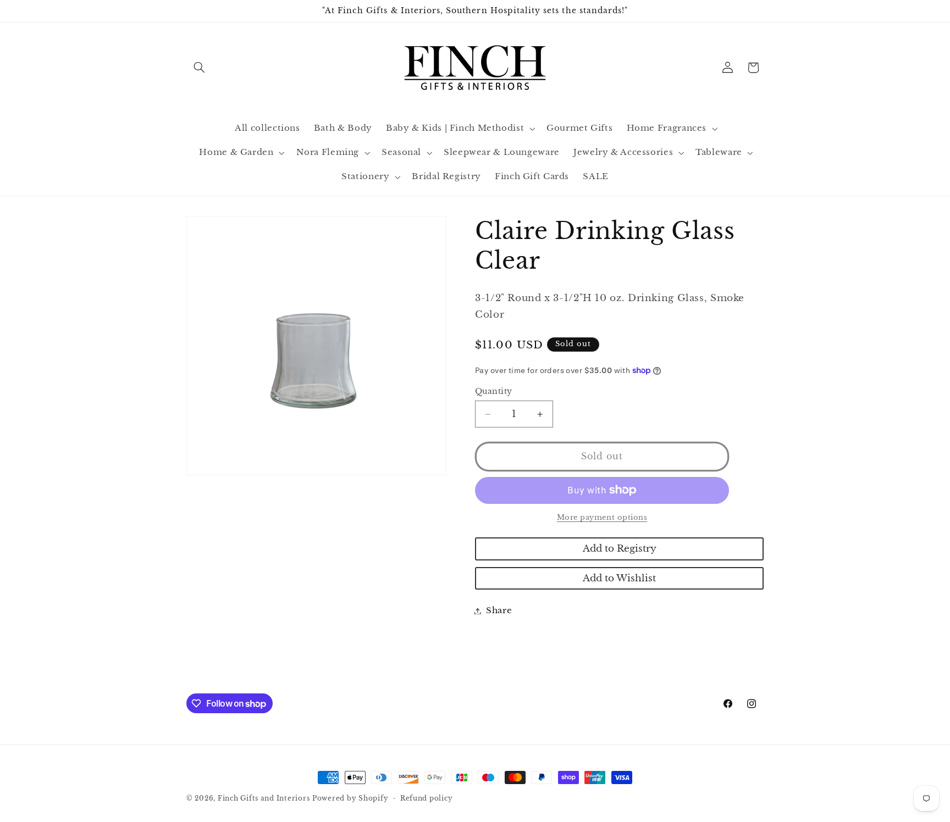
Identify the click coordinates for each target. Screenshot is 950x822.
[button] (199, 67)
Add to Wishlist (619, 578)
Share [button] (499, 610)
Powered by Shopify (350, 798)
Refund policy (426, 798)
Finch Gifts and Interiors (264, 798)
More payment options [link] (602, 517)
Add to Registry (619, 548)
